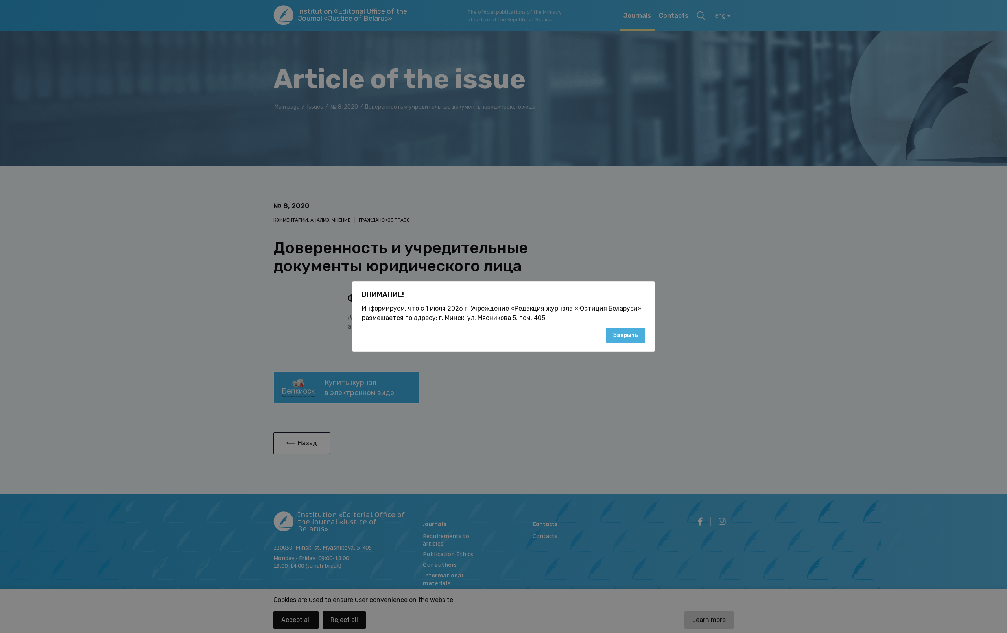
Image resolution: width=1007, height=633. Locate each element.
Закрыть (625, 335)
